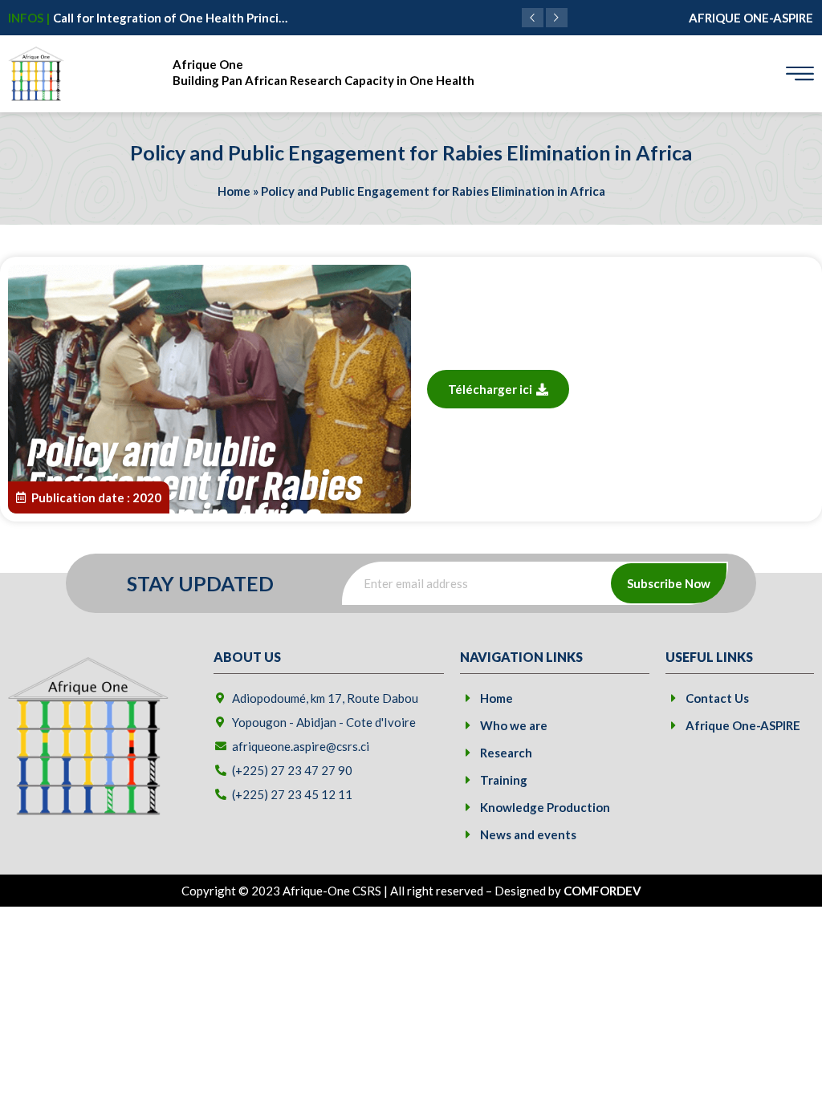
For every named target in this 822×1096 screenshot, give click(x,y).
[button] (557, 17)
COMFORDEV (602, 890)
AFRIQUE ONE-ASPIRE (751, 17)
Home (234, 191)
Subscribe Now (668, 583)
